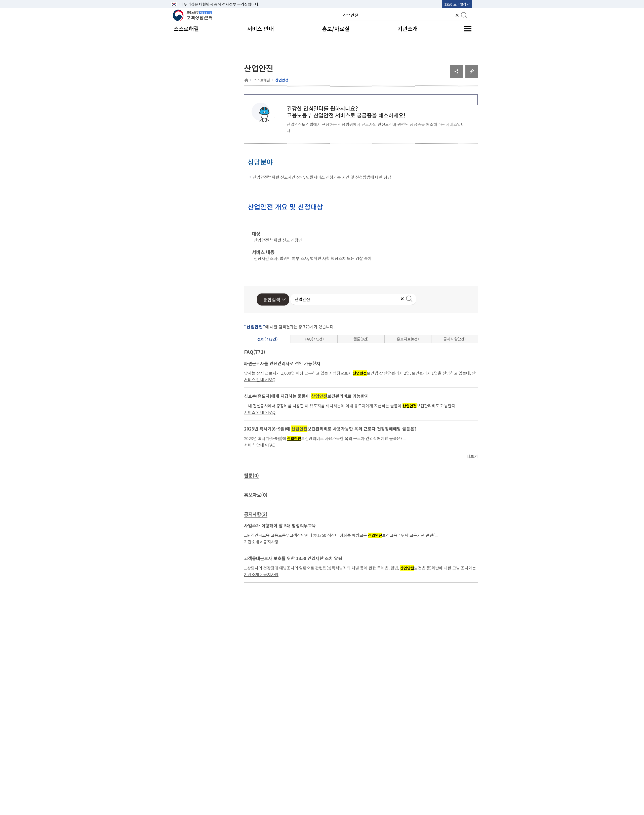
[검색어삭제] (457, 16)
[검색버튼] (464, 16)
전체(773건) (267, 339)
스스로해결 (262, 79)
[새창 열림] (456, 76)
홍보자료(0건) (408, 338)
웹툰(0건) (361, 338)
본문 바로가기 (184, 4)
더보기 (472, 456)
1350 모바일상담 (457, 4)
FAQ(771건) (314, 338)
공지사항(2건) (455, 338)
